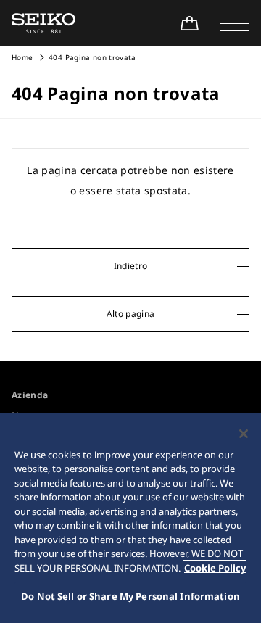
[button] (235, 23)
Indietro (131, 266)
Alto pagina (131, 314)
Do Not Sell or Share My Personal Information (130, 596)
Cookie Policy (215, 567)
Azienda (30, 395)
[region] (130, 518)
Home (22, 57)
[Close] (244, 434)
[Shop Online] (189, 23)
